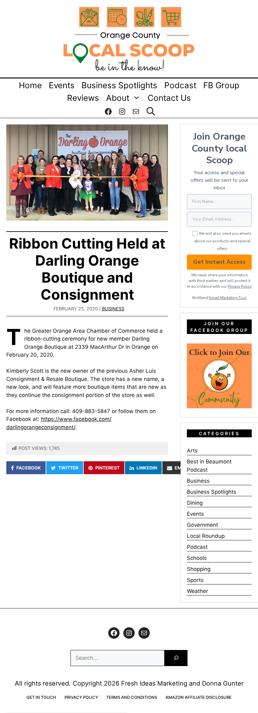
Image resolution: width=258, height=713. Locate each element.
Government (202, 525)
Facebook (28, 467)
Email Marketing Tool (228, 297)
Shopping (198, 569)
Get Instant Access (219, 262)
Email (181, 467)
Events (62, 85)
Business (113, 308)
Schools (197, 558)
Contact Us (169, 98)
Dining (195, 503)
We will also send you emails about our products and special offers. (222, 241)
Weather (197, 591)
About (117, 98)
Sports (195, 580)
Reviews (83, 98)
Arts (192, 450)
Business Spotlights (119, 85)
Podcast (180, 85)
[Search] (176, 658)
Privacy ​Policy (240, 286)
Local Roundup (206, 536)
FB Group (221, 85)
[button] (150, 111)
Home (30, 85)
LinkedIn (147, 467)
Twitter (68, 467)
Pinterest (107, 467)
